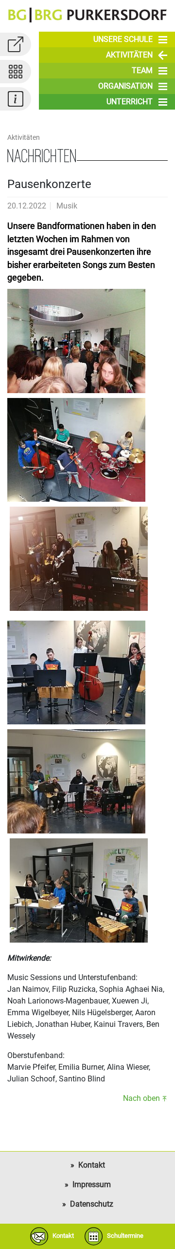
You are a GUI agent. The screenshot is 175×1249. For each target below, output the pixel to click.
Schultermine (125, 1235)
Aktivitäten (129, 54)
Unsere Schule (123, 39)
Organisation (125, 86)
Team (142, 70)
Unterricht (129, 101)
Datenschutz (91, 1204)
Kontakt (91, 1165)
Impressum (91, 1184)
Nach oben (141, 1098)
